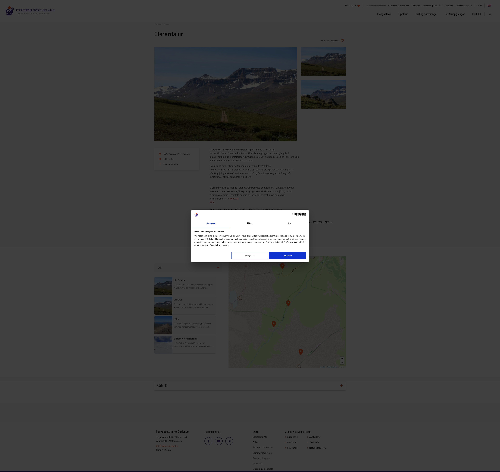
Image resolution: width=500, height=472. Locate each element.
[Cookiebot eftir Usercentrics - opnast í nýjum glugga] (294, 215)
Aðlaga (248, 255)
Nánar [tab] (250, 223)
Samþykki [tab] (211, 223)
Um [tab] (289, 223)
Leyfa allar (287, 255)
